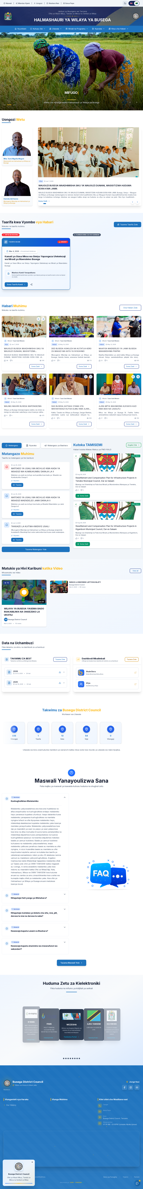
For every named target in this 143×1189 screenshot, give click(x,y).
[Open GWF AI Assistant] (137, 1183)
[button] (35, 840)
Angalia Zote (132, 445)
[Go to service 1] (63, 1058)
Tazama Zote (60, 659)
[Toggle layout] (32, 1162)
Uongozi (39, 3)
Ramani (136, 1177)
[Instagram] (130, 1087)
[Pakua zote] (60, 672)
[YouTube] (137, 1087)
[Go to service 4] (70, 1058)
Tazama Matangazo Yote (35, 549)
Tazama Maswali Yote (70, 963)
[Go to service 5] (72, 1058)
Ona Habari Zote (130, 308)
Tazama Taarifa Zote (129, 224)
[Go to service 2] (66, 1058)
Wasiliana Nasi (54, 3)
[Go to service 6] (75, 1058)
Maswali (9, 3)
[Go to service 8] (79, 1058)
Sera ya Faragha (110, 1177)
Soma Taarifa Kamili (15, 284)
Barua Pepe (69, 3)
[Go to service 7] (77, 1058)
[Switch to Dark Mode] (125, 3)
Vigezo (125, 1177)
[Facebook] (124, 1087)
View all (135, 571)
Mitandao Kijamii (24, 3)
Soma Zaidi (45, 201)
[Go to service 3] (68, 1058)
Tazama (18, 485)
